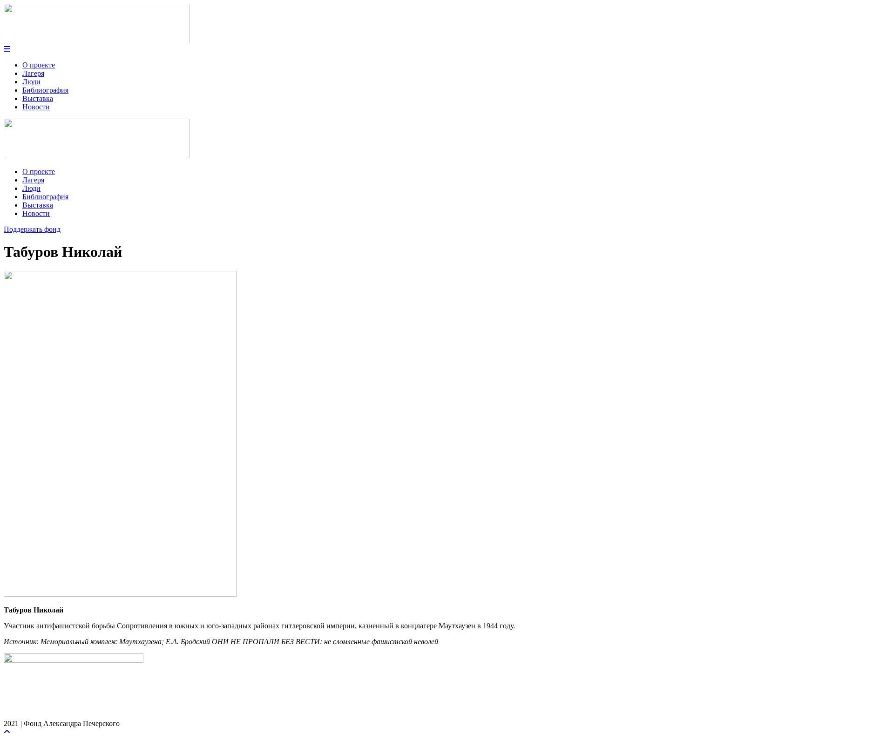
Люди (31, 82)
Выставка (37, 98)
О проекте (38, 65)
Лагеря (33, 73)
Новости (36, 107)
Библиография (45, 90)
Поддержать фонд (32, 229)
